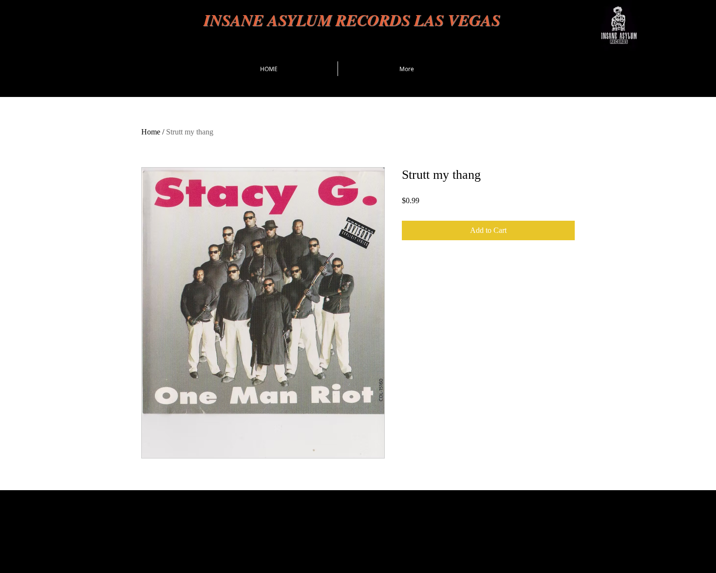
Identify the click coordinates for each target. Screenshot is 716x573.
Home (150, 132)
